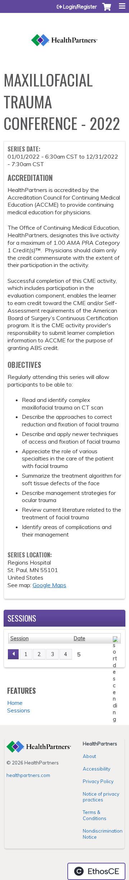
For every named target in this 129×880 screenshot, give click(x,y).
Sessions (18, 710)
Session (19, 638)
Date (79, 638)
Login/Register (80, 6)
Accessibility (96, 769)
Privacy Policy (98, 781)
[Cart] (106, 10)
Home (15, 702)
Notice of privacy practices (101, 797)
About (89, 756)
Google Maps (49, 585)
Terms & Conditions (94, 815)
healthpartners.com (28, 775)
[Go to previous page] (13, 654)
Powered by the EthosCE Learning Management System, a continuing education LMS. (96, 871)
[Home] (64, 32)
